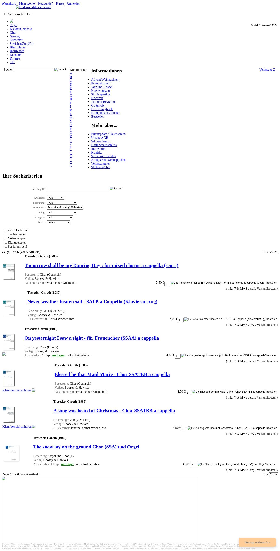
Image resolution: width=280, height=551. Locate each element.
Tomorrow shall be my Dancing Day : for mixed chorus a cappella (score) (101, 265)
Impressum (98, 148)
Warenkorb (9, 3)
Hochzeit (97, 98)
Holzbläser (17, 51)
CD (12, 62)
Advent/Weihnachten (104, 79)
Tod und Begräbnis (103, 101)
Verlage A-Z (267, 69)
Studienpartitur (100, 94)
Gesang (15, 36)
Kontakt (96, 152)
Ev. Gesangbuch (102, 109)
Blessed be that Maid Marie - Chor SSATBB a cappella (112, 374)
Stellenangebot (100, 167)
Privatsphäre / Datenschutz (108, 134)
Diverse (15, 58)
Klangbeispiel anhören (17, 390)
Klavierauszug (100, 90)
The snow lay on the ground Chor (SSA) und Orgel (86, 446)
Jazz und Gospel (102, 87)
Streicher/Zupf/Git (21, 43)
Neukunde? (45, 3)
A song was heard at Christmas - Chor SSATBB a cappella (114, 410)
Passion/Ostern (100, 83)
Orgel (13, 25)
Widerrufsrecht (100, 141)
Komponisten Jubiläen (105, 113)
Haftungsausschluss (104, 145)
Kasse (60, 3)
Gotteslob (97, 105)
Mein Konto (27, 3)
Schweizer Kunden (103, 156)
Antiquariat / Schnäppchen (108, 160)
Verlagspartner (100, 163)
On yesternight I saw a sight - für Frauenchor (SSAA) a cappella (91, 338)
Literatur (15, 54)
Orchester (16, 40)
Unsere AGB (99, 137)
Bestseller (97, 116)
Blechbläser (17, 47)
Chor (13, 32)
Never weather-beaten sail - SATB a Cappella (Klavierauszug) (92, 301)
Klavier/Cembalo (21, 29)
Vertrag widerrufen (257, 542)
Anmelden (73, 3)
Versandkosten (266, 288)
